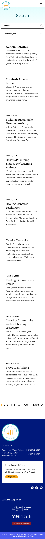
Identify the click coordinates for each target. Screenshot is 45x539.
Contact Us (7, 445)
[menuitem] (32, 488)
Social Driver (29, 536)
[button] (41, 3)
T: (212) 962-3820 (33, 450)
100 (25, 405)
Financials (14, 536)
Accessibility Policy (35, 534)
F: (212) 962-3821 (33, 454)
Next (36, 405)
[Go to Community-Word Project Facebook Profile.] (37, 489)
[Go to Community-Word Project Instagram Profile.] (32, 489)
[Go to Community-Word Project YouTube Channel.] (41, 489)
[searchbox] (22, 26)
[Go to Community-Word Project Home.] (11, 5)
